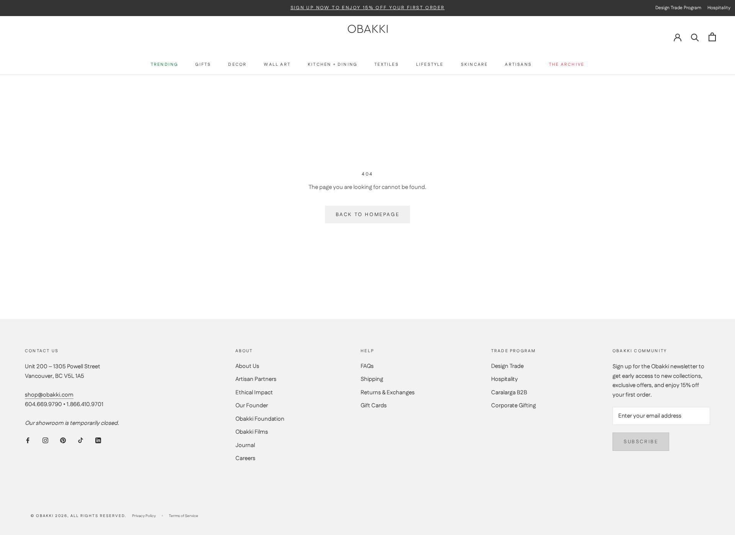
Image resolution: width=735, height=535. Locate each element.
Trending (164, 65)
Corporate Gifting (513, 406)
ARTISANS (518, 65)
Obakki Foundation (259, 419)
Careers (245, 458)
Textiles (386, 65)
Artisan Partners (255, 379)
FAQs (367, 366)
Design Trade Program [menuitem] (678, 8)
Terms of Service (183, 516)
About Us (247, 366)
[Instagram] (45, 440)
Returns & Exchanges (388, 393)
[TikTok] (80, 440)
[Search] (695, 37)
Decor (237, 65)
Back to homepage (368, 214)
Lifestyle (430, 65)
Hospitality (504, 379)
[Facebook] (28, 440)
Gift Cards (374, 406)
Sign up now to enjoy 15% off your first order (368, 8)
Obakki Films (251, 432)
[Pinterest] (63, 440)
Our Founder (251, 406)
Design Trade (507, 366)
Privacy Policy (144, 516)
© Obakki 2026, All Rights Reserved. (78, 516)
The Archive (566, 65)
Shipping (372, 379)
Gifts (203, 65)
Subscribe (641, 441)
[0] (712, 37)
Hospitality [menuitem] (718, 8)
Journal (245, 445)
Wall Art (277, 65)
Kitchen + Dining (332, 65)
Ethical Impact (254, 393)
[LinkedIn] (98, 440)
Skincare (474, 65)
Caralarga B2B (509, 393)
